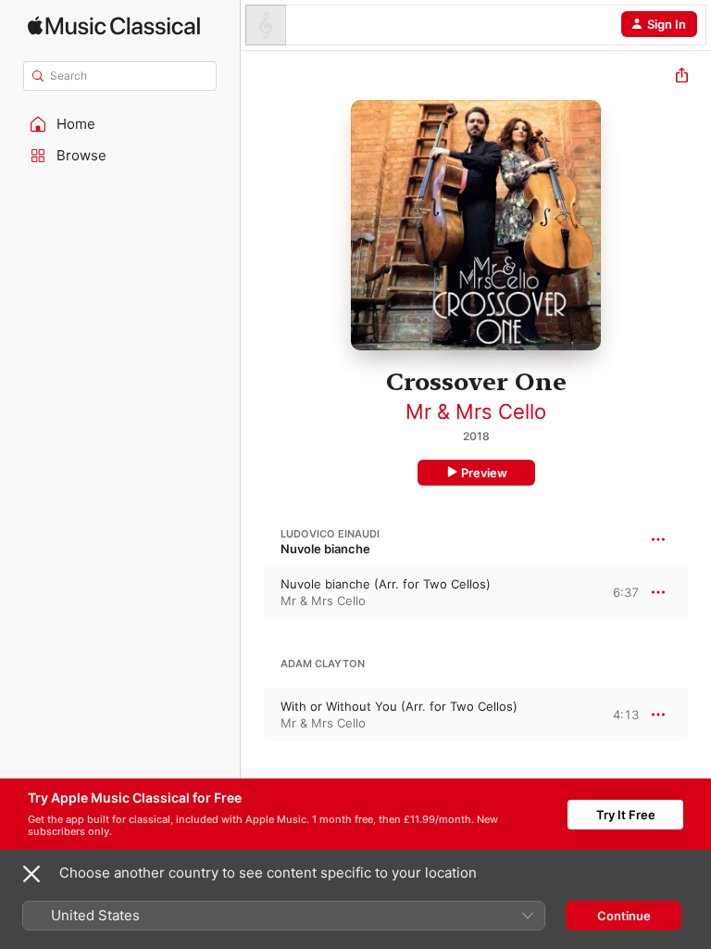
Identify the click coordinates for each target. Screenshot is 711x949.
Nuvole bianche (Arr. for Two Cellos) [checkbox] (386, 583)
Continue (624, 915)
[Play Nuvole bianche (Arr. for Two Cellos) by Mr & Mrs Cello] (252, 592)
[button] (120, 124)
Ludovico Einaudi (330, 533)
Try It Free (625, 814)
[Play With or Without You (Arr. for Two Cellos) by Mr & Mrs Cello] (252, 714)
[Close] (31, 874)
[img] (114, 25)
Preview (484, 472)
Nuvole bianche (325, 548)
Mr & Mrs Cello (475, 411)
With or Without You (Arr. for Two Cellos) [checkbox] (399, 706)
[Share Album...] (682, 77)
